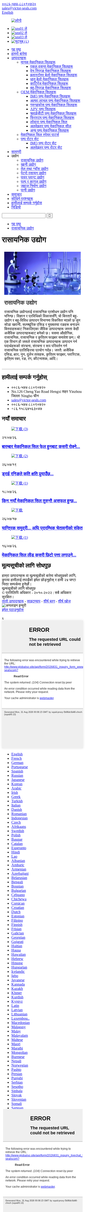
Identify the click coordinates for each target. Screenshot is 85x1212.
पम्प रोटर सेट (30, 139)
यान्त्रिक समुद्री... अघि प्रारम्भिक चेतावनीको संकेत (42, 527)
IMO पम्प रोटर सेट (43, 143)
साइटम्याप (33, 601)
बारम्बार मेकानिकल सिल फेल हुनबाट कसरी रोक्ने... (41, 446)
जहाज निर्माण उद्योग (33, 186)
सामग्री (16, 152)
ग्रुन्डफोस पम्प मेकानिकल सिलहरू (53, 105)
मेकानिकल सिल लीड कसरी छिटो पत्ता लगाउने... (39, 554)
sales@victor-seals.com (28, 400)
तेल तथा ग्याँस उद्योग (34, 169)
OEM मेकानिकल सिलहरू (38, 92)
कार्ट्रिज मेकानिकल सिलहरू (49, 83)
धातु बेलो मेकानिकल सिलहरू (49, 79)
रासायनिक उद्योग (32, 160)
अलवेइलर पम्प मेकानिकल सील (50, 126)
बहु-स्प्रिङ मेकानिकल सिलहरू (50, 88)
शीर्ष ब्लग (49, 601)
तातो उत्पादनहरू (13, 601)
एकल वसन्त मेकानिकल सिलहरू (51, 66)
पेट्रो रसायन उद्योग (33, 173)
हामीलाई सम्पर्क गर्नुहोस (26, 203)
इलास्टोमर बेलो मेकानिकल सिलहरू (53, 75)
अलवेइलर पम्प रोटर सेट (46, 147)
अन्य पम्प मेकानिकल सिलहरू (49, 130)
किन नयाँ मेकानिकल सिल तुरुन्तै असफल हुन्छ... (39, 500)
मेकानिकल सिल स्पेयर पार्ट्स (40, 135)
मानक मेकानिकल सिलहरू (38, 62)
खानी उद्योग (28, 164)
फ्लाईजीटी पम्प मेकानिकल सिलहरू (53, 113)
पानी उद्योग (28, 190)
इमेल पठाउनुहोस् (13, 610)
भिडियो (16, 207)
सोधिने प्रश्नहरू (22, 199)
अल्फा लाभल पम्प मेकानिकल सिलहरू (55, 101)
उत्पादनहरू (18, 58)
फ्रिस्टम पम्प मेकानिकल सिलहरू (52, 118)
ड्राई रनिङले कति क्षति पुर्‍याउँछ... (28, 473)
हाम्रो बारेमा (19, 54)
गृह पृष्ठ (16, 49)
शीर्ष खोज (64, 601)
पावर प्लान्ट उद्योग (32, 177)
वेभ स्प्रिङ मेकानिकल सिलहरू (50, 71)
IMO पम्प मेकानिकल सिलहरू (50, 96)
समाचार (16, 194)
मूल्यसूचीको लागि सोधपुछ (18, 588)
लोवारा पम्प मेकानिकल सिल (48, 122)
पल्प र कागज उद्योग (33, 182)
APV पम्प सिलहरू (43, 109)
